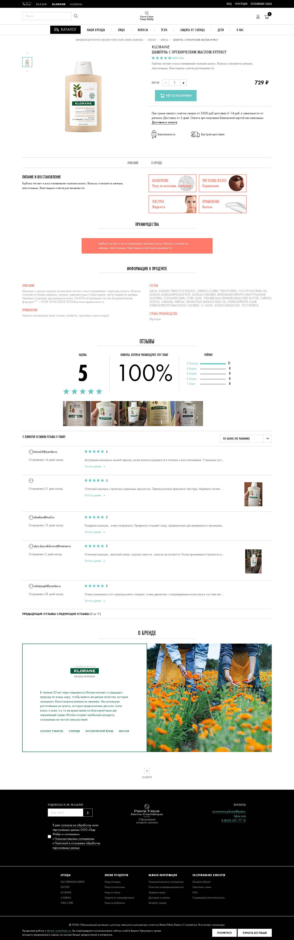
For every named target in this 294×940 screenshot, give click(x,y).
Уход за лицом (113, 881)
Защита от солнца (192, 30)
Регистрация (241, 4)
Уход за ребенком (115, 903)
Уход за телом (112, 892)
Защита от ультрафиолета (119, 897)
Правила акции (157, 892)
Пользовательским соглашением (74, 839)
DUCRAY (65, 887)
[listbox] (246, 439)
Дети (221, 30)
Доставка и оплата (164, 122)
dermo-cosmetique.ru (59, 930)
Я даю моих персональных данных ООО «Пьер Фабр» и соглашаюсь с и (76, 836)
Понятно (224, 933)
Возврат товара (157, 903)
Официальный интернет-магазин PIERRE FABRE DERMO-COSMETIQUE (109, 39)
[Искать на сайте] (77, 16)
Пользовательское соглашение (166, 881)
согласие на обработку (76, 825)
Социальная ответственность (208, 897)
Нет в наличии (178, 95)
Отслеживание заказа (261, 4)
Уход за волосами (115, 887)
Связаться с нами (201, 887)
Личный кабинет (201, 881)
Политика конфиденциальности (166, 887)
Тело (164, 30)
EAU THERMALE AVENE (72, 881)
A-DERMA (66, 897)
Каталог (152, 39)
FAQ (194, 892)
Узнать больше (255, 933)
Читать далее (93, 466)
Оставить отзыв (178, 58)
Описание (132, 162)
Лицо (121, 30)
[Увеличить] (77, 413)
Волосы (143, 30)
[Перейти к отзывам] (162, 58)
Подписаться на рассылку (65, 805)
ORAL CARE (67, 903)
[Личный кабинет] (258, 16)
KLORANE (66, 892)
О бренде (156, 162)
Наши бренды (96, 30)
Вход (229, 4)
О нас (240, 30)
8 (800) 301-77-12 (234, 821)
